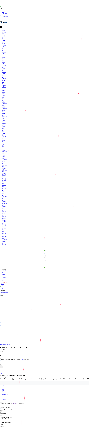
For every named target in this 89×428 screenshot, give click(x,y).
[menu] (44, 156)
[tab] (44, 28)
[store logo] (6, 21)
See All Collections (4, 277)
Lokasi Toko (3, 12)
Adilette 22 (3, 275)
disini (22, 359)
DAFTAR (1, 366)
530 (2, 278)
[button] (1, 323)
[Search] (1, 27)
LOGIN (1, 365)
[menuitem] (3, 29)
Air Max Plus (3, 271)
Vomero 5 (3, 272)
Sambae (2, 276)
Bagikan (1, 373)
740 (2, 279)
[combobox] (3, 25)
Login (1, 22)
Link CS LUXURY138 (4, 395)
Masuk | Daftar (3, 11)
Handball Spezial (3, 274)
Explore (1, 28)
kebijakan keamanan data (15, 403)
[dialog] (44, 414)
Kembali (3, 390)
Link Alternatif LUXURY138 (5, 394)
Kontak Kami (3, 385)
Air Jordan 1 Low (4, 270)
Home (2, 288)
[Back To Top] (0, 412)
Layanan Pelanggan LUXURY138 (5, 399)
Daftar (5, 22)
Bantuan (2, 285)
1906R (2, 280)
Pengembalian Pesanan (4, 13)
